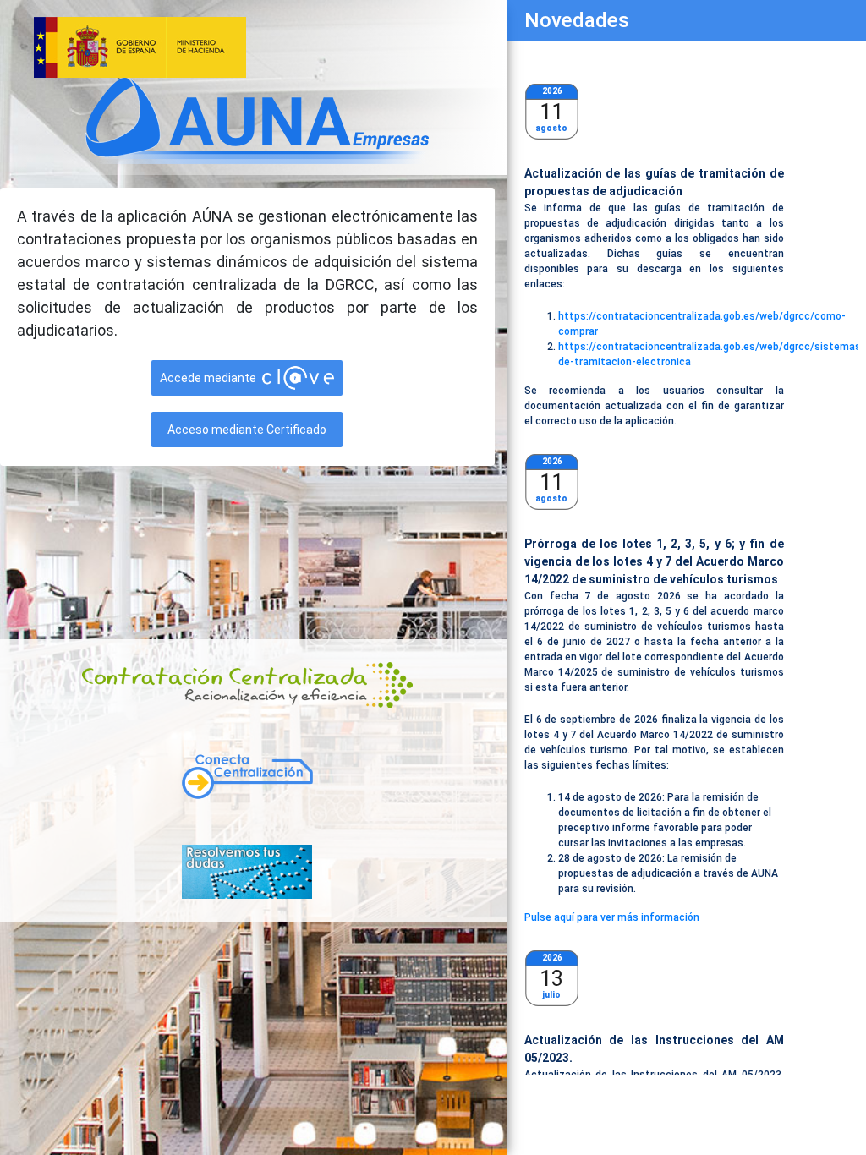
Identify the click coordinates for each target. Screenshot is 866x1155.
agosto (551, 128)
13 (551, 978)
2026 (552, 91)
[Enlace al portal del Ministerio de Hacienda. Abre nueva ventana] (256, 47)
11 (551, 112)
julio (551, 994)
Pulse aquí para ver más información (611, 917)
